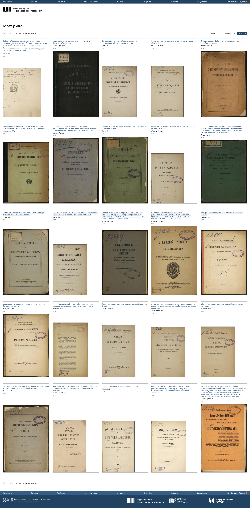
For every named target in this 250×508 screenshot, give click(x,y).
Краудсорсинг (202, 2)
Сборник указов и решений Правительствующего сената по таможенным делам (125, 127)
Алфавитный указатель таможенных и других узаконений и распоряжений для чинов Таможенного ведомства (75, 214)
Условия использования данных (26, 501)
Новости (174, 2)
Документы (7, 2)
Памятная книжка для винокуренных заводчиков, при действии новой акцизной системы (23, 214)
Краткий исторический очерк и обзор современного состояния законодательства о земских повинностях (73, 305)
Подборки (61, 2)
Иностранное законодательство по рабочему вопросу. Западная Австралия (24, 305)
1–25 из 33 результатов (28, 33)
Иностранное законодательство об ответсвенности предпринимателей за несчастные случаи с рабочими (24, 127)
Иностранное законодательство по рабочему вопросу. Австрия (222, 214)
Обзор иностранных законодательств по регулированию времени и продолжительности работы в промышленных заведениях (173, 306)
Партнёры (148, 2)
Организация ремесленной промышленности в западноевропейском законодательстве (120, 42)
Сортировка (242, 33)
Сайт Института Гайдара (235, 2)
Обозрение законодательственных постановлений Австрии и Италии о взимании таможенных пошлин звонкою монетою (76, 388)
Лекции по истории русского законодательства (120, 386)
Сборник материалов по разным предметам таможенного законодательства (173, 127)
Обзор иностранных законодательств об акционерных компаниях (222, 305)
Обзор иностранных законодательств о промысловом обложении (172, 42)
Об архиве (121, 2)
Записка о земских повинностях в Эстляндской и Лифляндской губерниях (71, 42)
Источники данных (91, 2)
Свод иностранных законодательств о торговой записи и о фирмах (124, 305)
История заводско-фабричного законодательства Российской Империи (220, 42)
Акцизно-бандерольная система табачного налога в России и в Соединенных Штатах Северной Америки (26, 387)
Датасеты (34, 2)
